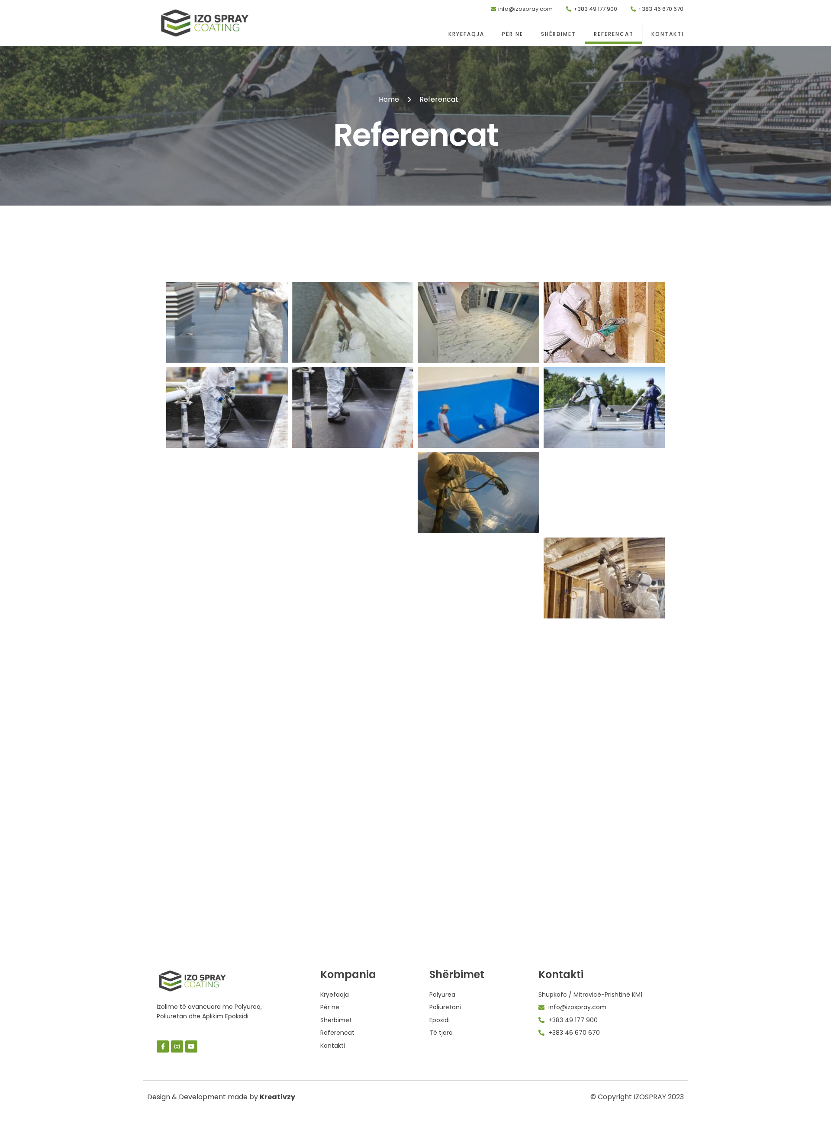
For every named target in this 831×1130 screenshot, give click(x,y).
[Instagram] (177, 1046)
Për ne (512, 34)
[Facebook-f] (163, 1046)
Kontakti (667, 34)
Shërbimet (558, 34)
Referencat (614, 34)
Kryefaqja (466, 34)
